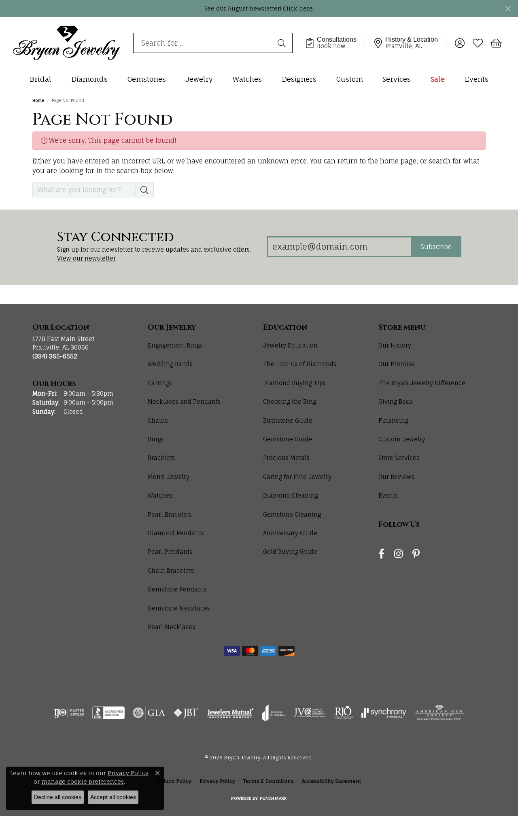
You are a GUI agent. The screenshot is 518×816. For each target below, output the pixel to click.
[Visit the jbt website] (186, 713)
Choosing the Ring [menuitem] (289, 401)
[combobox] (203, 43)
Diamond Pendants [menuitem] (176, 533)
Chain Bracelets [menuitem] (171, 570)
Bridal (40, 79)
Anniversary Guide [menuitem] (290, 533)
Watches (247, 79)
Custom (349, 79)
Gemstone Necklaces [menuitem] (179, 608)
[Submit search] (283, 43)
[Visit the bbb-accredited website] (108, 713)
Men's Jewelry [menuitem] (168, 476)
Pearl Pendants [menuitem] (170, 551)
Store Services (398, 457)
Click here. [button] (298, 8)
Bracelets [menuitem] (161, 457)
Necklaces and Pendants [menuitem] (184, 401)
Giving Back (395, 401)
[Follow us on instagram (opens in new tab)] (398, 554)
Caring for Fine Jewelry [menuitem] (297, 476)
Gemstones (146, 79)
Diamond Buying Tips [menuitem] (294, 382)
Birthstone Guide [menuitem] (287, 420)
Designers (299, 79)
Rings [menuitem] (155, 439)
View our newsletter (86, 258)
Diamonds (89, 79)
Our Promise (396, 363)
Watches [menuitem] (160, 495)
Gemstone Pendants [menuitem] (177, 589)
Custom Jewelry (401, 439)
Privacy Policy (217, 781)
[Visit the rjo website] (343, 713)
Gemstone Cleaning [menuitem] (292, 514)
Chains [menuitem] (158, 420)
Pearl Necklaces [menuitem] (171, 626)
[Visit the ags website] (439, 713)
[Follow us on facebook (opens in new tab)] (381, 554)
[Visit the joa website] (273, 713)
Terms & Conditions (268, 781)
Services (396, 79)
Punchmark (273, 798)
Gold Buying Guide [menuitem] (290, 551)
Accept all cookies (113, 797)
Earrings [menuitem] (160, 382)
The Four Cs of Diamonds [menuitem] (299, 363)
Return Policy (174, 781)
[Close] (508, 9)
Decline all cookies (57, 797)
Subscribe (436, 247)
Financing (393, 420)
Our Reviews (396, 476)
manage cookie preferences (82, 781)
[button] (459, 43)
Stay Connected (115, 237)
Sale (438, 79)
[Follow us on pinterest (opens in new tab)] (416, 554)
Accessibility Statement (331, 781)
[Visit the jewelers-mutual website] (230, 713)
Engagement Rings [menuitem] (175, 345)
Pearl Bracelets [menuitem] (170, 514)
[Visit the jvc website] (309, 713)
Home (38, 100)
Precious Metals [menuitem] (286, 457)
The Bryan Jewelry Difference (421, 382)
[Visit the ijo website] (69, 713)
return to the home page (377, 161)
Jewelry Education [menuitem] (290, 345)
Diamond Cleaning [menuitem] (290, 495)
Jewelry (199, 79)
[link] (335, 43)
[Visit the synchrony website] (383, 713)
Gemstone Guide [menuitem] (287, 439)
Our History (394, 345)
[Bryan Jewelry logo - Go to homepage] (66, 42)
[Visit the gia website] (149, 713)
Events (476, 79)
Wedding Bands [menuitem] (170, 363)
